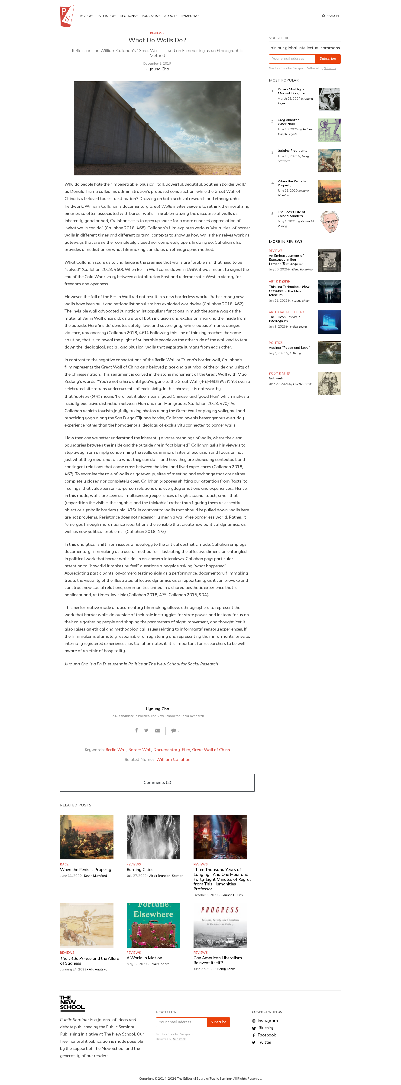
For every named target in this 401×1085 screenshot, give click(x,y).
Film (186, 750)
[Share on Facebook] (137, 730)
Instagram (267, 1021)
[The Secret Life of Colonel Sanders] (329, 222)
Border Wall (139, 750)
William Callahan (173, 760)
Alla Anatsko (98, 969)
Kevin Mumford (95, 876)
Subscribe (328, 58)
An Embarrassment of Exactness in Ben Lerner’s (286, 260)
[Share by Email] (157, 730)
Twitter (264, 1042)
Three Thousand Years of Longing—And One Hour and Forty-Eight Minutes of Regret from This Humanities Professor (222, 879)
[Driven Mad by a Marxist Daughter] (329, 99)
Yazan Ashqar (301, 300)
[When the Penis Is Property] (86, 837)
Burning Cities (140, 870)
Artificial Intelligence (288, 312)
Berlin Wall (116, 750)
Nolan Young (298, 326)
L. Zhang (295, 353)
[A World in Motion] (153, 925)
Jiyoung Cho (157, 69)
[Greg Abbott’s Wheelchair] (329, 130)
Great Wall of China (211, 750)
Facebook (266, 1035)
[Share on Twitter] (147, 730)
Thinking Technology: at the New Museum (289, 291)
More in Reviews (286, 241)
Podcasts (150, 16)
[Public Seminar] (68, 16)
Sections (128, 16)
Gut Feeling (277, 378)
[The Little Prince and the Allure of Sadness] (86, 925)
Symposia (189, 16)
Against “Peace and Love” (289, 347)
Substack (330, 68)
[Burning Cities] (153, 837)
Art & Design (280, 281)
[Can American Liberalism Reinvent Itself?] (220, 925)
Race (64, 864)
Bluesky (265, 1028)
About (169, 16)
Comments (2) (157, 783)
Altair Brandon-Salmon (166, 876)
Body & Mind (279, 373)
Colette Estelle (302, 383)
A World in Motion (144, 958)
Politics (276, 343)
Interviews (107, 16)
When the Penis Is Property (85, 870)
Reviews (86, 16)
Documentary (166, 750)
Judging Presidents (292, 150)
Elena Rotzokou (302, 269)
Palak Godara (159, 964)
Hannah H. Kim (232, 895)
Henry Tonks (226, 969)
